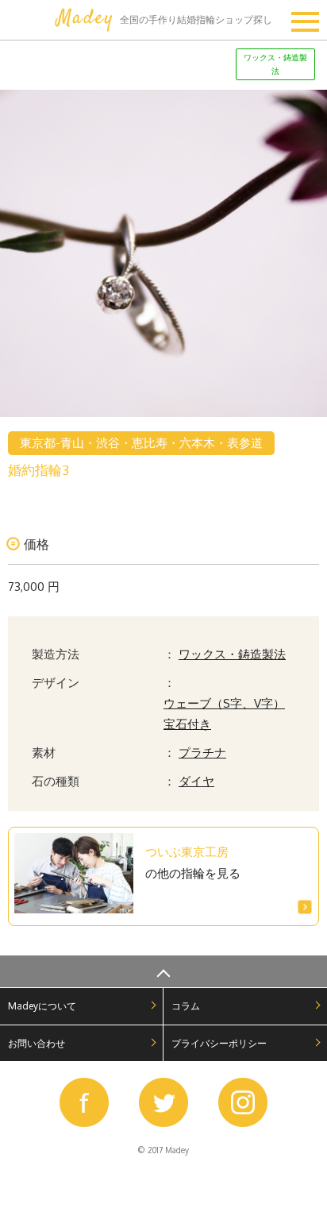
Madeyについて (42, 1006)
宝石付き (187, 723)
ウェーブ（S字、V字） (224, 703)
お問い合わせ (36, 1043)
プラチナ (202, 752)
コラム (185, 1006)
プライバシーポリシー (219, 1043)
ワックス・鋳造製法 (232, 654)
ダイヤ (196, 781)
